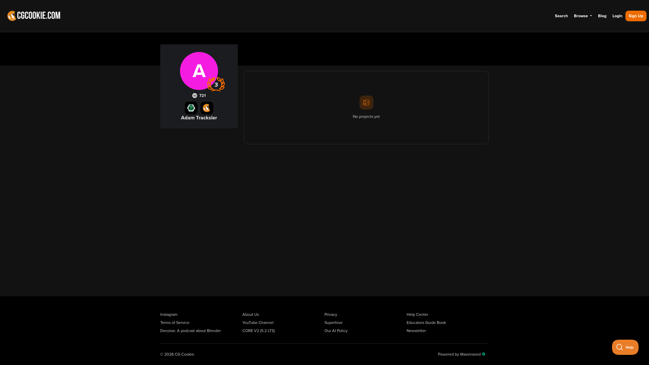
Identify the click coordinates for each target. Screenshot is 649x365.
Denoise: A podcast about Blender (190, 330)
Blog (602, 16)
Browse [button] (581, 16)
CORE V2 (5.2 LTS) (258, 330)
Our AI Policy (336, 330)
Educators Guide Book (426, 322)
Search (561, 16)
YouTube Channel (258, 322)
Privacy (330, 314)
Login (617, 16)
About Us (250, 314)
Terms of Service (174, 322)
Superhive (333, 322)
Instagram (168, 314)
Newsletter (416, 330)
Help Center (417, 314)
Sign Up (636, 16)
